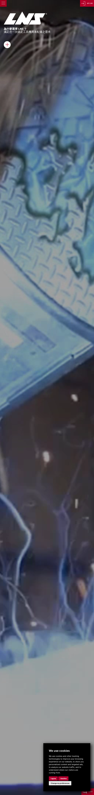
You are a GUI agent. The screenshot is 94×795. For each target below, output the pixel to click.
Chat (91, 792)
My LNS (90, 3)
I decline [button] (63, 778)
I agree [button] (53, 778)
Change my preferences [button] (60, 783)
